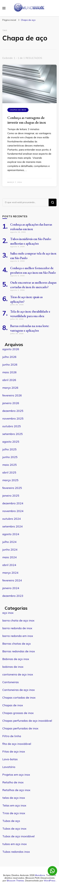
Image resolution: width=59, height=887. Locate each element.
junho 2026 (9, 364)
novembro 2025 (12, 418)
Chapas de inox (18, 110)
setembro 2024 (12, 526)
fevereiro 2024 (12, 580)
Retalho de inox (13, 782)
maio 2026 (9, 372)
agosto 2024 (10, 534)
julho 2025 (9, 449)
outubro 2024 (11, 518)
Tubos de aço (11, 821)
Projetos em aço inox (16, 774)
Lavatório (8, 767)
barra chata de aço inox (18, 620)
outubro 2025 (11, 426)
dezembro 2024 (12, 503)
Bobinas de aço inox (15, 659)
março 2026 (10, 387)
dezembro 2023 (12, 596)
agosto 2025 (10, 441)
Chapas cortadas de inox (19, 697)
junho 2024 (9, 549)
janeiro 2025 (10, 495)
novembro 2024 (12, 511)
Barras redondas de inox (18, 651)
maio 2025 (9, 465)
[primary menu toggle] (4, 8)
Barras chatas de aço (16, 643)
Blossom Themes (15, 880)
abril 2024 (9, 565)
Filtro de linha (11, 736)
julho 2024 (9, 542)
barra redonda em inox (17, 636)
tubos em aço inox (14, 844)
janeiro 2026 (10, 403)
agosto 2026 (10, 349)
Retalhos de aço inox (16, 790)
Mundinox (40, 875)
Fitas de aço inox (13, 751)
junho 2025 (9, 457)
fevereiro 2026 (12, 395)
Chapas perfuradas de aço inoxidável (27, 720)
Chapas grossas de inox (18, 713)
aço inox (8, 613)
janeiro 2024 (10, 588)
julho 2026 (9, 357)
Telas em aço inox (14, 805)
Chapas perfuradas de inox (20, 728)
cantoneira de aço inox (17, 674)
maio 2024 (9, 557)
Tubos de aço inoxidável (18, 836)
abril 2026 (9, 380)
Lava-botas (10, 759)
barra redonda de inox (17, 628)
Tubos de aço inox (14, 828)
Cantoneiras (10, 682)
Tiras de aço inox (13, 813)
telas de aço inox (13, 798)
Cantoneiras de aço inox (18, 690)
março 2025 (10, 480)
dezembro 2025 (12, 411)
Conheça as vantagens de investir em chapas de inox (26, 120)
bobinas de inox (12, 667)
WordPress (49, 880)
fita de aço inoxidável (16, 744)
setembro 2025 (12, 434)
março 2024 (10, 572)
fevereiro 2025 (12, 488)
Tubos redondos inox (16, 851)
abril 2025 (9, 472)
